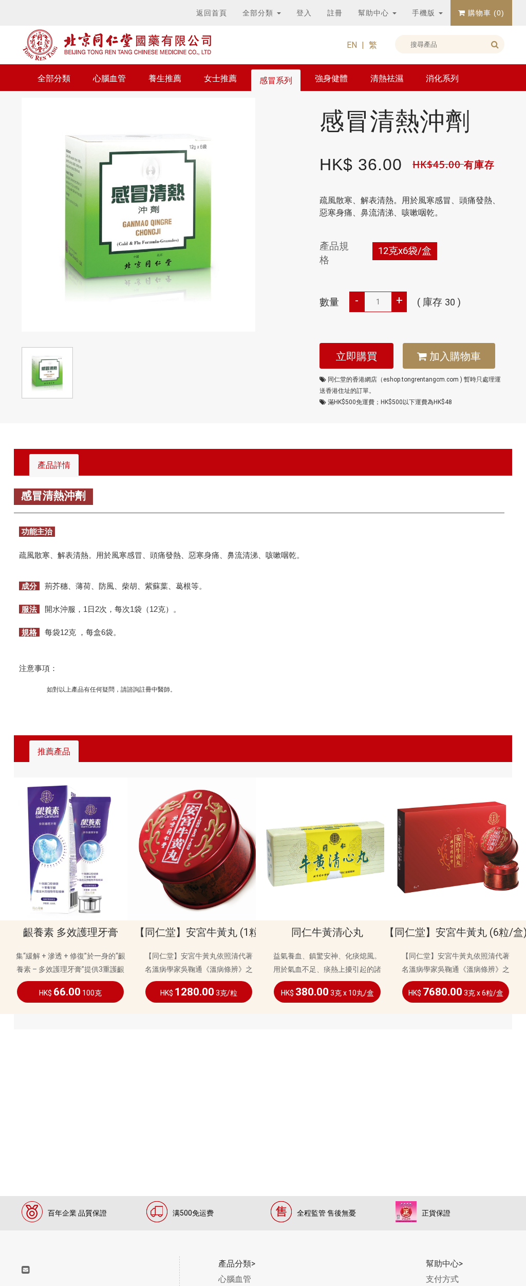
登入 (304, 13)
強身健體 (331, 78)
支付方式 (442, 1279)
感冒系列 (275, 80)
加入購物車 (454, 356)
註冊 (335, 13)
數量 (329, 302)
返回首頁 (211, 13)
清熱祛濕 (386, 78)
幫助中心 (374, 13)
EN (352, 45)
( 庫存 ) (439, 302)
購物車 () (484, 13)
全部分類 (259, 13)
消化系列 (442, 78)
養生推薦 (164, 78)
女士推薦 (220, 78)
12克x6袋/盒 (404, 251)
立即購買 (356, 356)
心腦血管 (109, 78)
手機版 (425, 13)
